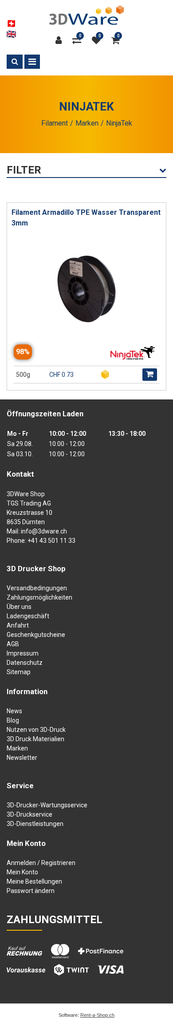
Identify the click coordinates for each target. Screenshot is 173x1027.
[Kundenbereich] (60, 40)
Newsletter (22, 757)
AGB (13, 644)
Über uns (19, 606)
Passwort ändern (31, 890)
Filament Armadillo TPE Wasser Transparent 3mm (86, 217)
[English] (11, 34)
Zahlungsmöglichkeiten (39, 597)
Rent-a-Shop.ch (97, 1015)
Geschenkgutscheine (36, 634)
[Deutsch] (11, 23)
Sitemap (19, 671)
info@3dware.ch (44, 531)
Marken (17, 748)
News (14, 711)
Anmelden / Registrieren (41, 862)
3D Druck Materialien (35, 739)
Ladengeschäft (28, 616)
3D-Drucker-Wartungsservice (47, 805)
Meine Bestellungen (34, 881)
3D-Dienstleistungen (35, 823)
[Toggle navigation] (32, 62)
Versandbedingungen (37, 588)
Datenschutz (25, 662)
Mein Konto (22, 872)
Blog (13, 720)
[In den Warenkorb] (149, 374)
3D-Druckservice (29, 814)
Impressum (23, 653)
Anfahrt (18, 625)
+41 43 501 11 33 (51, 540)
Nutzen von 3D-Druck (36, 729)
